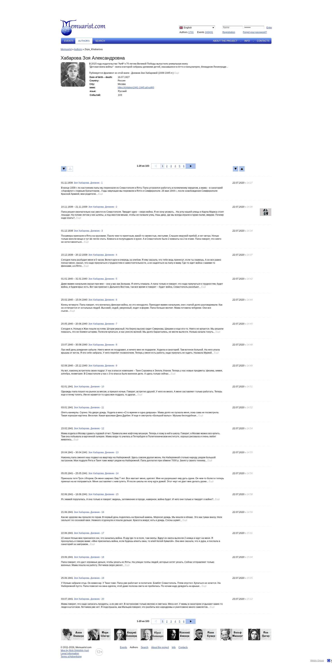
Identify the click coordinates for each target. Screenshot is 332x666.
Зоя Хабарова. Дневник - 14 (103, 473)
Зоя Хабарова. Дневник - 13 (103, 452)
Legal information (70, 653)
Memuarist (66, 49)
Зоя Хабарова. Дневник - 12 (89, 428)
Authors (78, 49)
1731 (191, 32)
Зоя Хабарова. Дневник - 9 (102, 365)
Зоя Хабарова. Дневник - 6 (102, 299)
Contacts (263, 41)
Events (68, 41)
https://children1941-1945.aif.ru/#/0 (136, 87)
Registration (228, 32)
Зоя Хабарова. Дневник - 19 (89, 578)
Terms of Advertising (71, 656)
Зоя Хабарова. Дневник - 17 (89, 533)
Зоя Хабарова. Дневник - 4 (102, 254)
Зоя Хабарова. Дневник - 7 (102, 323)
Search (100, 41)
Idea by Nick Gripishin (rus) (75, 650)
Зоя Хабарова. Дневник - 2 (102, 206)
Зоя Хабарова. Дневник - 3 (88, 230)
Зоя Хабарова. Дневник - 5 (102, 279)
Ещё (176, 73)
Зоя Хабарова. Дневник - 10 (89, 386)
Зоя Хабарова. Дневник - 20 (89, 599)
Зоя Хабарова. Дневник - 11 (89, 407)
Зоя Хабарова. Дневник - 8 (102, 344)
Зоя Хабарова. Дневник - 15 (103, 494)
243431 (209, 32)
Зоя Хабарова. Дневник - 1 (88, 182)
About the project (225, 41)
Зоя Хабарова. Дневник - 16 (89, 512)
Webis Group (317, 660)
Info (247, 41)
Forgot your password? (255, 32)
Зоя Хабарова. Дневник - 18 (89, 557)
